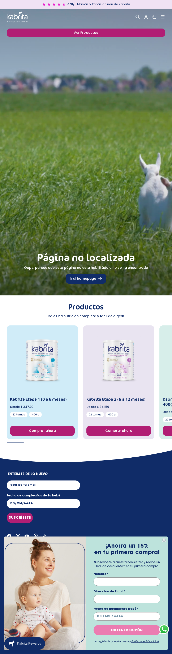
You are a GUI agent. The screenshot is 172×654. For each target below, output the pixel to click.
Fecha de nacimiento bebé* (116, 609)
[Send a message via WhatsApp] (164, 629)
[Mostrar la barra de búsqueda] (137, 17)
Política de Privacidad (145, 641)
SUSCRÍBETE (20, 518)
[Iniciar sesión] (146, 17)
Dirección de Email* (109, 591)
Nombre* (101, 574)
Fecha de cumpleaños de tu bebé (33, 495)
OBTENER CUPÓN (127, 630)
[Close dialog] (164, 540)
